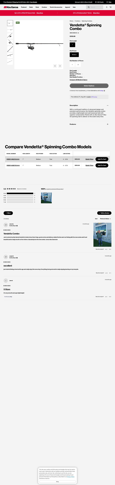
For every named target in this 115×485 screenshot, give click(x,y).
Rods (37, 7)
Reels (31, 7)
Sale (74, 7)
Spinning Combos (87, 21)
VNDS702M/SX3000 (13, 165)
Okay (57, 481)
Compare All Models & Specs (78, 80)
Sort (96, 219)
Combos (44, 7)
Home (71, 21)
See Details (33, 2)
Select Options (89, 86)
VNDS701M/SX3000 (13, 159)
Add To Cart (102, 159)
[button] (55, 66)
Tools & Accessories (56, 7)
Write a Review (106, 213)
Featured (24, 7)
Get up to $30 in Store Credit (83, 2)
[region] (46, 198)
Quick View (89, 159)
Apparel (67, 7)
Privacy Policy (70, 476)
